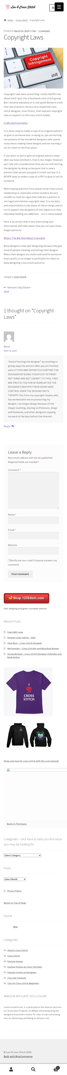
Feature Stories (15, 961)
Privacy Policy (14, 890)
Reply (7, 426)
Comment (14, 469)
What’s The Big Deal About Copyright (24, 238)
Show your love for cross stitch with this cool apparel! (31, 761)
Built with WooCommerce (18, 1056)
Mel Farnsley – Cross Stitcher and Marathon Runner (33, 648)
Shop (15, 926)
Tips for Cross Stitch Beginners (23, 983)
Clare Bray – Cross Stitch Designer (24, 643)
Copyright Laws (15, 632)
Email (12, 529)
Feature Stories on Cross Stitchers (24, 966)
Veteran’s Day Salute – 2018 (18, 289)
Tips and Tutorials (16, 977)
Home (10, 20)
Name (12, 514)
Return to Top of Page (15, 902)
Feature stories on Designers (21, 972)
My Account (11, 1069)
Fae (34, 30)
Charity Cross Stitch (17, 950)
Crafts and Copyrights (16, 123)
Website (12, 545)
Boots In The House (17, 823)
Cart (52, 1066)
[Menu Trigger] (59, 6)
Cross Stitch (21, 20)
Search (33, 1069)
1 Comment (44, 30)
